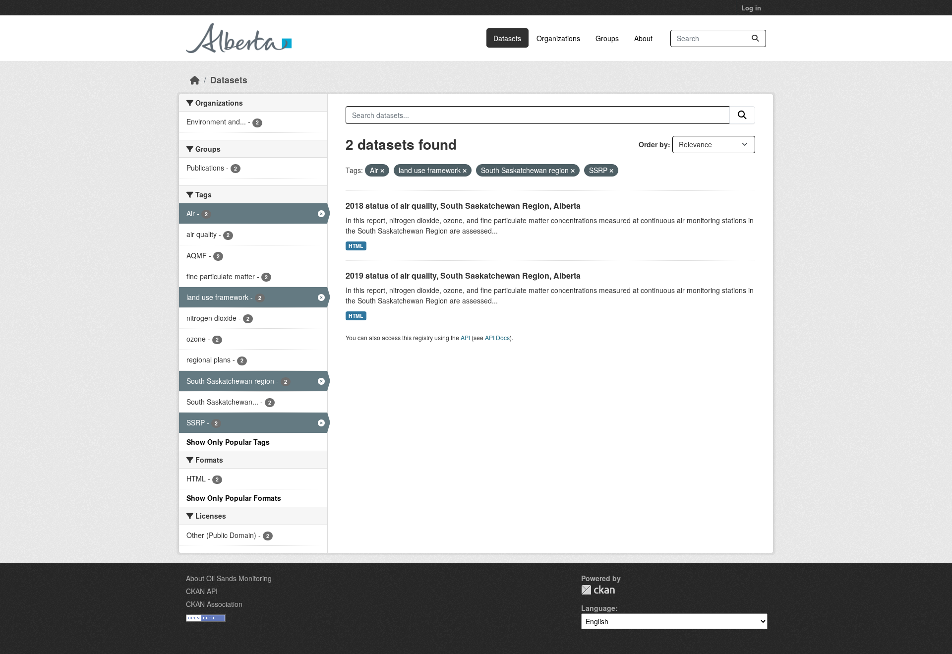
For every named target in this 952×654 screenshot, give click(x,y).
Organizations (558, 38)
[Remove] (382, 171)
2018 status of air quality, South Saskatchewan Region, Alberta (463, 205)
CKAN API (202, 591)
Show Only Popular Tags (228, 442)
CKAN (598, 590)
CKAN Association (214, 604)
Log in (751, 7)
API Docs (497, 337)
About (643, 38)
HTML (356, 245)
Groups (607, 38)
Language (598, 608)
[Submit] (755, 38)
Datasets (507, 38)
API (465, 337)
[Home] (195, 79)
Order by (653, 144)
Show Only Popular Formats (233, 498)
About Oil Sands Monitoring (229, 578)
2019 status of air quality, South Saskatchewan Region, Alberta (463, 275)
